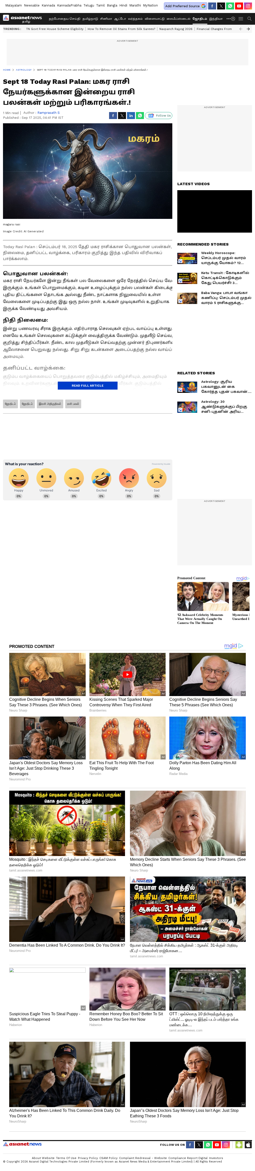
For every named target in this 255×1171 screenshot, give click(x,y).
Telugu (88, 5)
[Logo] (24, 18)
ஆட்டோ (120, 18)
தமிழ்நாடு (90, 18)
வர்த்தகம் (135, 18)
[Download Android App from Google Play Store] (239, 1144)
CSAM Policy (108, 1158)
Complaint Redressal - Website (143, 1158)
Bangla (112, 5)
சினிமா (106, 18)
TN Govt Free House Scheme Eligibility (54, 29)
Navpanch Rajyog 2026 (175, 29)
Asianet (22, 1144)
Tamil (100, 5)
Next (248, 29)
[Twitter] (221, 5)
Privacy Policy (88, 1158)
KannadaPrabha (69, 5)
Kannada (48, 5)
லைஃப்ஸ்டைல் (179, 18)
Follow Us (163, 115)
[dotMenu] (229, 18)
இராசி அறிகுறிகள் (50, 404)
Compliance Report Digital (188, 1158)
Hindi (123, 5)
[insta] (248, 5)
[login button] (234, 18)
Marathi (135, 5)
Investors (216, 1158)
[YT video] (239, 5)
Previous (241, 29)
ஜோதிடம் (199, 18)
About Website (43, 1158)
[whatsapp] (230, 5)
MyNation (150, 5)
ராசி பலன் (73, 404)
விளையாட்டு (155, 18)
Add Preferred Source (182, 6)
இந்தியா (216, 18)
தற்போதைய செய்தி (64, 18)
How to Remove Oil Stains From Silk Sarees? (121, 29)
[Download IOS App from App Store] (248, 1144)
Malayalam (13, 5)
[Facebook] (212, 5)
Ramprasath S (48, 113)
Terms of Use (66, 1158)
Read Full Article (88, 385)
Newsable (32, 5)
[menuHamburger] (241, 19)
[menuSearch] (250, 19)
